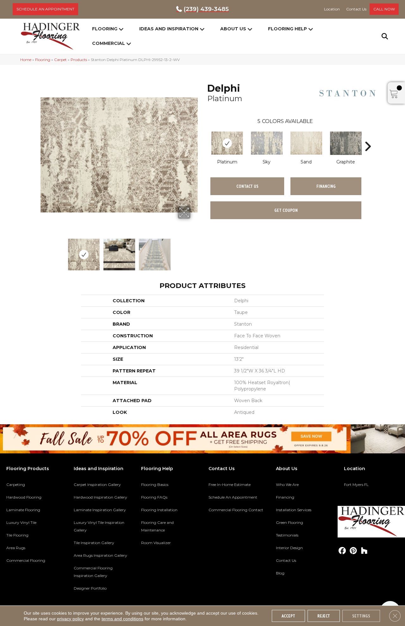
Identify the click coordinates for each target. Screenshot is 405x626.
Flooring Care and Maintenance (157, 526)
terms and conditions (122, 618)
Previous (43, 251)
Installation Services (293, 509)
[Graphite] (345, 143)
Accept (288, 616)
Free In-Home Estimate (230, 484)
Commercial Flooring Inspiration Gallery (93, 572)
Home (25, 59)
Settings (361, 616)
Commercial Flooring (25, 560)
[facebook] (342, 551)
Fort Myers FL (356, 484)
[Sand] (306, 143)
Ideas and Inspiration (168, 29)
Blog (280, 573)
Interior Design (289, 547)
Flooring (104, 29)
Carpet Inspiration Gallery (97, 484)
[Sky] (266, 143)
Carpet (60, 59)
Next (194, 251)
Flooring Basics (154, 484)
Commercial (108, 43)
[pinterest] (353, 551)
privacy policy (70, 618)
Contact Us (247, 186)
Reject (323, 616)
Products (79, 59)
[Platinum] (227, 143)
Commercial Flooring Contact (236, 509)
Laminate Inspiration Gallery (100, 509)
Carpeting (15, 484)
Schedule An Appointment (233, 497)
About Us (233, 29)
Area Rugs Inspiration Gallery (100, 555)
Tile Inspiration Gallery (94, 542)
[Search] (381, 36)
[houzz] (364, 551)
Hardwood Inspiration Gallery (100, 497)
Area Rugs (15, 547)
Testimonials (287, 535)
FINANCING (326, 186)
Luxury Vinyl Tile (21, 522)
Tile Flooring (17, 535)
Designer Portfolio (90, 588)
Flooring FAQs (154, 497)
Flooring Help (287, 29)
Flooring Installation (159, 509)
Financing (285, 497)
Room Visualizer (156, 542)
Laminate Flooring (23, 509)
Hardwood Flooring (23, 497)
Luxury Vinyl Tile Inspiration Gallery (99, 526)
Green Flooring (289, 522)
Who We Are (287, 484)
